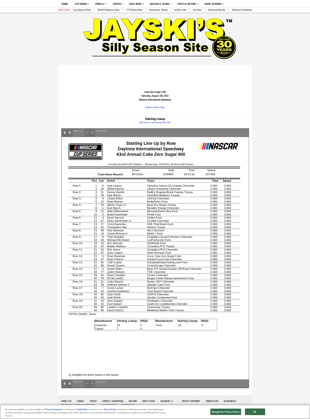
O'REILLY (80, 401)
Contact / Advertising (112, 401)
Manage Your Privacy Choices (225, 411)
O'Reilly (100, 4)
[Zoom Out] (87, 132)
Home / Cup (66, 401)
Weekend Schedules (242, 10)
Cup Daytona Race (82, 10)
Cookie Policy (81, 409)
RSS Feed (133, 401)
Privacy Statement (191, 401)
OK (254, 411)
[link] (155, 38)
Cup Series (81, 4)
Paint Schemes (213, 4)
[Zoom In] (92, 132)
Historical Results (216, 10)
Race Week (135, 4)
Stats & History (186, 4)
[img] (155, 38)
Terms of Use (212, 401)
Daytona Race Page (155, 107)
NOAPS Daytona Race (108, 10)
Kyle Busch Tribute (158, 10)
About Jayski (148, 401)
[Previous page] (64, 132)
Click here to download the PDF (155, 122)
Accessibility (230, 401)
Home (64, 4)
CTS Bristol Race (134, 10)
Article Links (180, 10)
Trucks (117, 4)
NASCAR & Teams (159, 4)
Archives (197, 10)
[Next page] (69, 132)
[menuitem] (65, 401)
